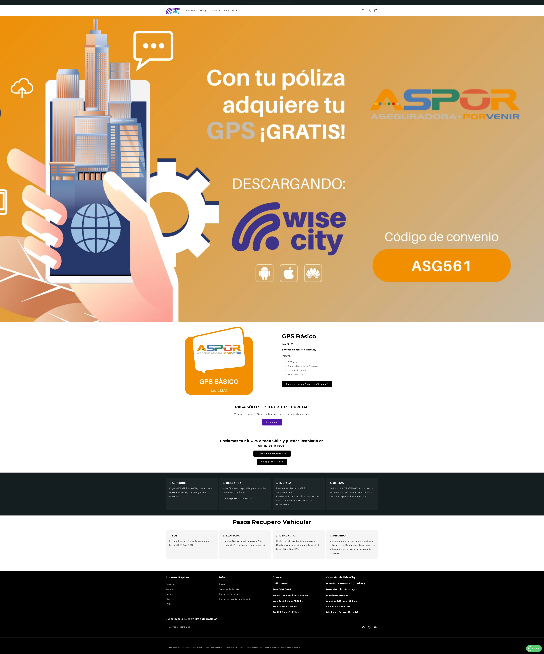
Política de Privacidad (229, 594)
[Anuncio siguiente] (377, 2)
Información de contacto (290, 647)
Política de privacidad (234, 647)
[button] (363, 11)
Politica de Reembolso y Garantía (235, 599)
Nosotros (170, 594)
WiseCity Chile (179, 647)
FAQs (168, 604)
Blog (168, 599)
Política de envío (272, 647)
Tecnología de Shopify (194, 647)
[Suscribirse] (213, 627)
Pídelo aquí (272, 422)
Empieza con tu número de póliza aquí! (307, 384)
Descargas (171, 589)
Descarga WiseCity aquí (236, 498)
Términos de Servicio (229, 589)
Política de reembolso (214, 647)
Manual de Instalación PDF (272, 453)
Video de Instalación (272, 461)
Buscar (222, 584)
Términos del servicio (254, 647)
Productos (171, 584)
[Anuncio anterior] (167, 2)
